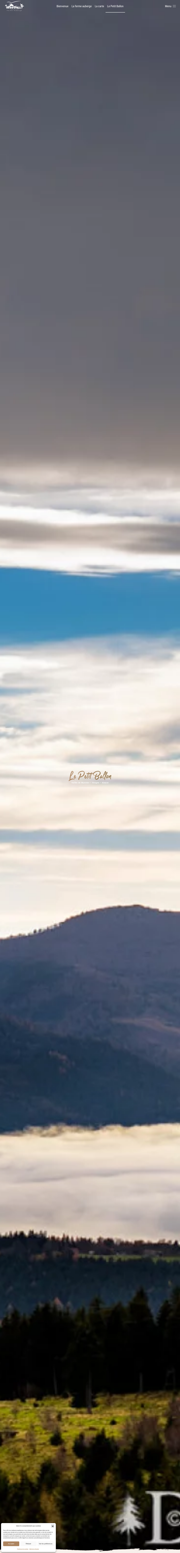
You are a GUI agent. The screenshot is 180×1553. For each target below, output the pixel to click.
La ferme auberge (82, 6)
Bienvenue (62, 6)
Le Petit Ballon (115, 6)
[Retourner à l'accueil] (14, 6)
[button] (53, 1526)
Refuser (28, 1544)
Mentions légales (34, 1549)
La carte (99, 6)
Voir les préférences (45, 1544)
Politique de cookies (22, 1549)
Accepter (11, 1544)
